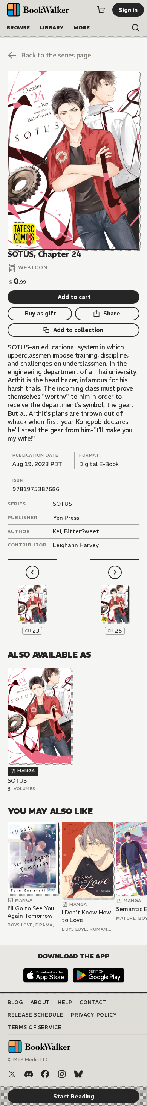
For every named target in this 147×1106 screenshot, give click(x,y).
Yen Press (66, 517)
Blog (15, 1002)
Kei (57, 531)
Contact (93, 1002)
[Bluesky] (78, 1074)
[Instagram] (61, 1074)
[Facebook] (45, 1074)
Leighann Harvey (76, 545)
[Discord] (28, 1074)
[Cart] (101, 10)
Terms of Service (34, 1027)
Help (65, 1002)
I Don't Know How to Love (86, 916)
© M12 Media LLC (28, 1059)
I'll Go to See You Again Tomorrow (31, 912)
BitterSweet (81, 531)
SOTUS (62, 503)
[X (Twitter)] (12, 1074)
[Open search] (135, 28)
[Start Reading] (73, 160)
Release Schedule (35, 1014)
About (40, 1002)
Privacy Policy (94, 1014)
